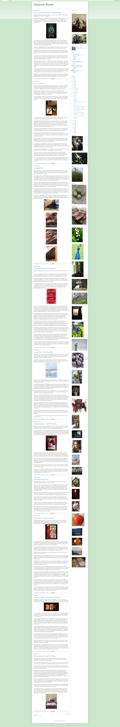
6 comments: (47, 474)
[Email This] (50, 78)
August (75, 93)
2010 (73, 131)
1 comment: (47, 513)
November (75, 89)
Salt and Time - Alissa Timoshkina (43, 352)
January (75, 118)
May (74, 97)
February (75, 117)
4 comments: (47, 78)
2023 (73, 81)
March (75, 100)
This (65, 543)
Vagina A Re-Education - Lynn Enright (45, 268)
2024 (73, 80)
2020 (73, 85)
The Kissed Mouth (75, 70)
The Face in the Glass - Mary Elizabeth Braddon (47, 12)
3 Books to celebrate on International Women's (47, 597)
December (75, 88)
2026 (73, 77)
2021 (73, 84)
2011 (73, 130)
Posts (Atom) (40, 715)
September (75, 92)
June (74, 96)
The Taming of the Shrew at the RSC (44, 518)
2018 (73, 120)
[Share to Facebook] (53, 78)
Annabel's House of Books (77, 61)
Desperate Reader (44, 4)
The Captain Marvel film (41, 479)
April (74, 99)
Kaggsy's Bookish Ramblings (77, 65)
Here (46, 19)
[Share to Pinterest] (54, 78)
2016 (73, 123)
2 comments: (47, 163)
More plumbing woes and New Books (44, 656)
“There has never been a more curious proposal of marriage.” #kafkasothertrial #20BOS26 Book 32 (78, 67)
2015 (73, 124)
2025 (73, 78)
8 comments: (47, 263)
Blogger (64, 720)
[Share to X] (52, 78)
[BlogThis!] (51, 78)
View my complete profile (80, 48)
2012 (73, 128)
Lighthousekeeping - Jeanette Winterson (45, 424)
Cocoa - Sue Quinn (39, 83)
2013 (73, 127)
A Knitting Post (38, 168)
